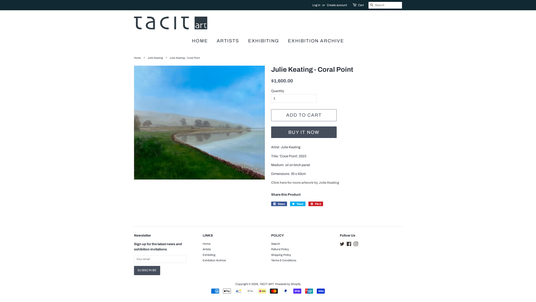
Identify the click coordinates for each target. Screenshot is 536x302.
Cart (361, 5)
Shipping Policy (281, 254)
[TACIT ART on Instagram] (355, 244)
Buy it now (303, 132)
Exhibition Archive (316, 40)
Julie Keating (155, 57)
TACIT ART (267, 284)
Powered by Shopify (288, 284)
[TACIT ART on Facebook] (349, 244)
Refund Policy (280, 249)
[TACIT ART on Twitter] (342, 244)
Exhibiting (263, 40)
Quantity (277, 91)
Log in (316, 5)
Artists (228, 40)
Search (275, 243)
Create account (337, 5)
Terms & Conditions (283, 260)
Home (200, 40)
